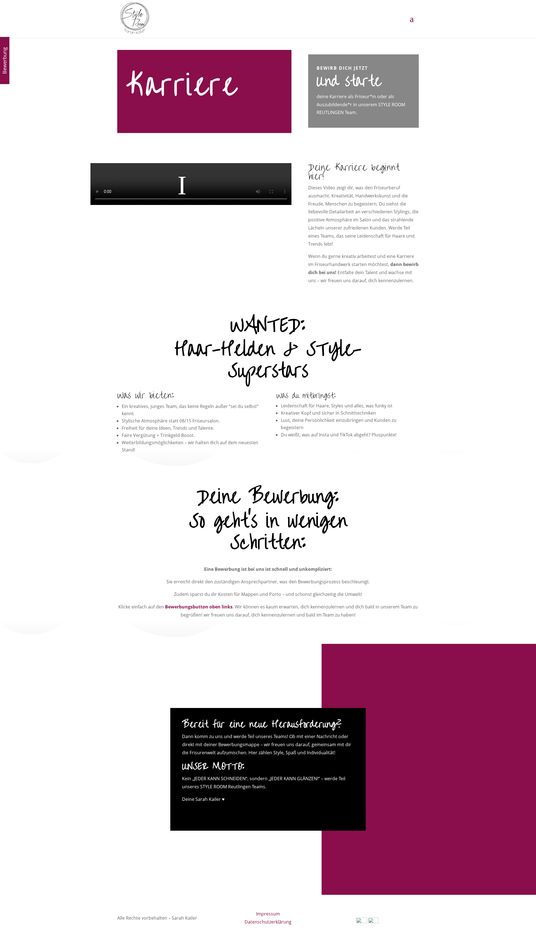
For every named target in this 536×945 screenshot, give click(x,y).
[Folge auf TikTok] (284, 812)
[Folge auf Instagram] (262, 812)
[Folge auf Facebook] (251, 812)
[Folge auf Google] (273, 812)
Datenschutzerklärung (268, 922)
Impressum (268, 914)
